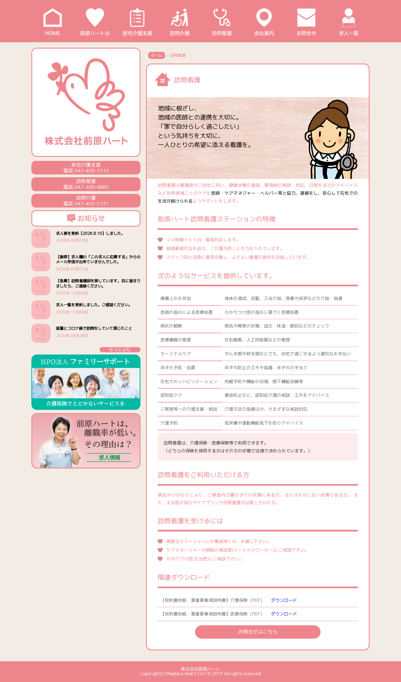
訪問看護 (187, 80)
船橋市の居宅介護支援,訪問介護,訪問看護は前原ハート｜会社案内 (264, 21)
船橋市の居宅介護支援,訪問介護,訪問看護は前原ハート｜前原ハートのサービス (95, 21)
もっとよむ (120, 349)
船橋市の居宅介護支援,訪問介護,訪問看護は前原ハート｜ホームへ (52, 21)
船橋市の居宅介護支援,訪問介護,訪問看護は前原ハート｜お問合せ (306, 21)
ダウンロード (282, 600)
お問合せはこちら (257, 631)
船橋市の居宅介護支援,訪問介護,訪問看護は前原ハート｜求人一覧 (348, 21)
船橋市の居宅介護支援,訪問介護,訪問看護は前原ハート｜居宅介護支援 (137, 21)
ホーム (156, 55)
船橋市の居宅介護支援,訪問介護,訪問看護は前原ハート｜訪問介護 (179, 21)
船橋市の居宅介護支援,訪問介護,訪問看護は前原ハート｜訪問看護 (221, 21)
